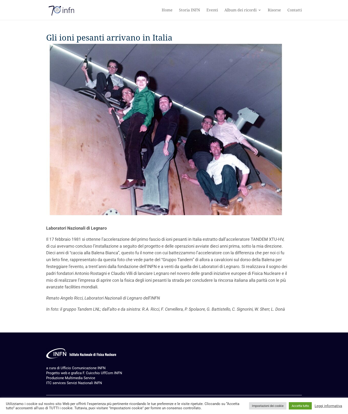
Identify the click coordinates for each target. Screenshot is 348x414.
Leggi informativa (328, 406)
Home (167, 10)
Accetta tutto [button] (300, 406)
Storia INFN (189, 10)
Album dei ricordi (240, 10)
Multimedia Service (80, 378)
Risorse (274, 10)
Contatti (294, 10)
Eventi (212, 10)
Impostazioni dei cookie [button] (268, 406)
